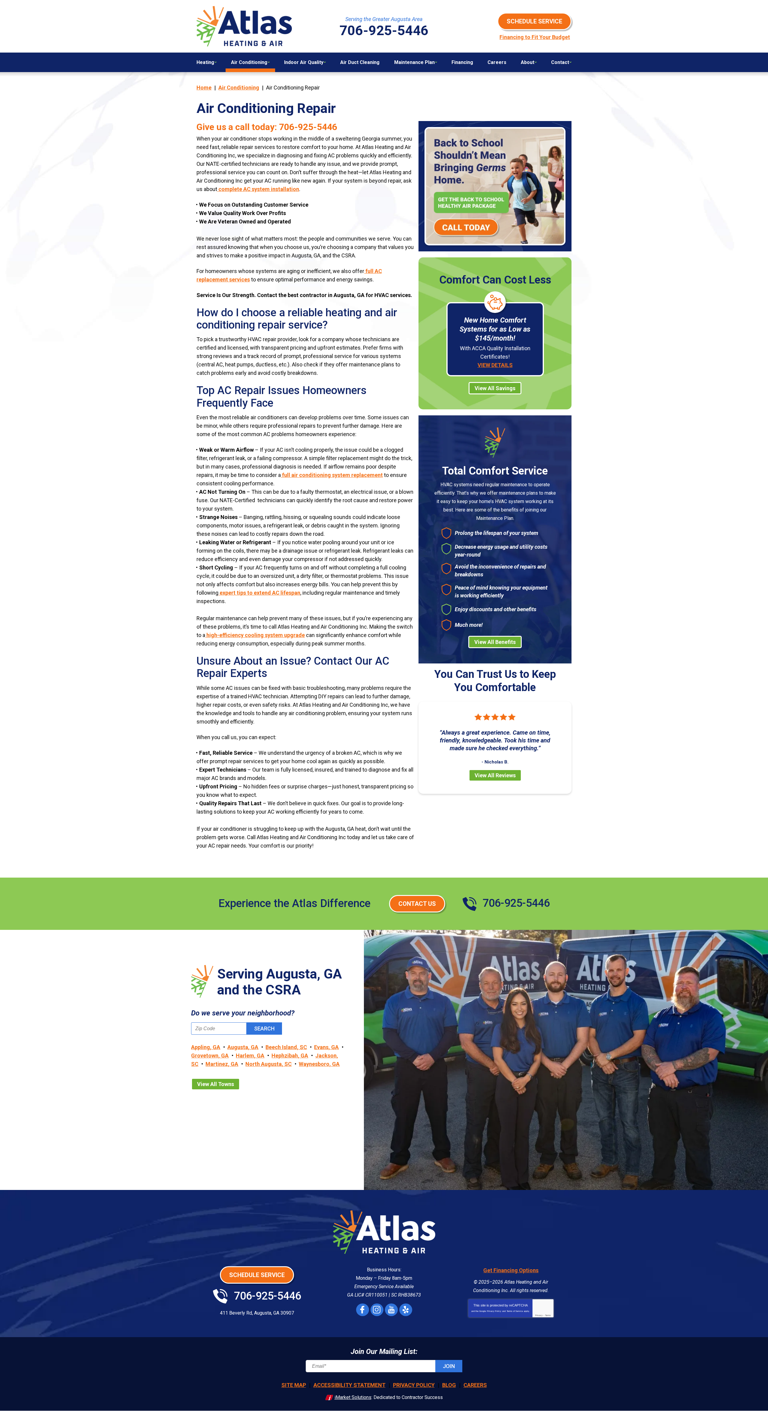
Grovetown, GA (210, 1055)
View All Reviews (495, 775)
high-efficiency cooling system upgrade (255, 635)
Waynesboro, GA (319, 1064)
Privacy (539, 1315)
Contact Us (417, 903)
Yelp (405, 1309)
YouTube (391, 1309)
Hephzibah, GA (290, 1055)
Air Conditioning (238, 87)
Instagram (376, 1309)
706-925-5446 (308, 127)
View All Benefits (495, 642)
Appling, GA (205, 1047)
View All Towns (215, 1084)
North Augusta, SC (268, 1064)
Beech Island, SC (286, 1047)
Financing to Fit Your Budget (535, 37)
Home (204, 87)
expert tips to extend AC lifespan (259, 593)
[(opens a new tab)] (495, 186)
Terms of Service (515, 1311)
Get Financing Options (510, 1270)
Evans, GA (326, 1047)
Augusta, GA (242, 1047)
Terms (548, 1315)
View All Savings (495, 388)
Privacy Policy (494, 1311)
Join (449, 1366)
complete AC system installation (258, 189)
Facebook (362, 1309)
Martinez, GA (222, 1064)
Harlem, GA (250, 1055)
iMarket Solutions (352, 1397)
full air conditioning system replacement (332, 475)
